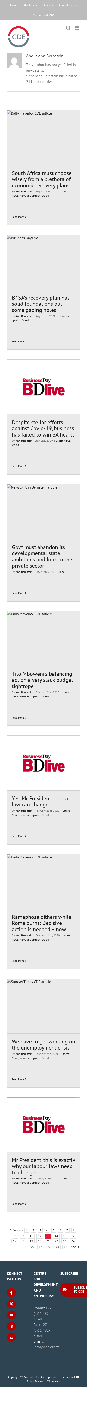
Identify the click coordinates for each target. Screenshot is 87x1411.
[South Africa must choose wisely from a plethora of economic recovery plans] (43, 137)
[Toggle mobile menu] (77, 27)
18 (23, 1241)
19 (31, 1241)
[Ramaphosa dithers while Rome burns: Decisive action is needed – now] (43, 881)
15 (64, 1236)
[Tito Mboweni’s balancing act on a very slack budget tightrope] (43, 638)
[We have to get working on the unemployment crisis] (43, 1006)
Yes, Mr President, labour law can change (40, 801)
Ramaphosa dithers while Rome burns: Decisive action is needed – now (41, 923)
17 (14, 1241)
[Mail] (11, 1337)
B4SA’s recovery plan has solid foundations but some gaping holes (41, 304)
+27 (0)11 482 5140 (43, 1313)
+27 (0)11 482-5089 (42, 1330)
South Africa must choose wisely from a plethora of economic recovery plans (42, 179)
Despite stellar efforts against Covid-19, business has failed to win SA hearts (43, 428)
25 (32, 1247)
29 (65, 1247)
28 (57, 1247)
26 (40, 1247)
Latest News (63, 440)
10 (23, 1236)
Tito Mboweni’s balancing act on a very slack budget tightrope (42, 680)
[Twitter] (11, 1303)
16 (73, 1236)
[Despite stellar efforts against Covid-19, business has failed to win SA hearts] (43, 387)
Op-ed (45, 195)
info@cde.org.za (47, 1347)
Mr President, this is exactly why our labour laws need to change (43, 1166)
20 (39, 1241)
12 (39, 1236)
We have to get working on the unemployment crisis (43, 1044)
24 (73, 1241)
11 (31, 1236)
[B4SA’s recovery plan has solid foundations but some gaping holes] (43, 262)
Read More (18, 217)
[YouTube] (11, 1315)
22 (56, 1241)
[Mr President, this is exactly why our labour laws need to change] (43, 1124)
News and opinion (30, 195)
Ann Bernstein (24, 191)
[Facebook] (11, 1292)
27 (49, 1247)
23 (64, 1241)
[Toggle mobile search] (68, 27)
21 (48, 1241)
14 (56, 1236)
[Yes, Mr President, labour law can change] (43, 763)
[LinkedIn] (11, 1326)
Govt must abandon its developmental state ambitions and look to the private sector (42, 556)
